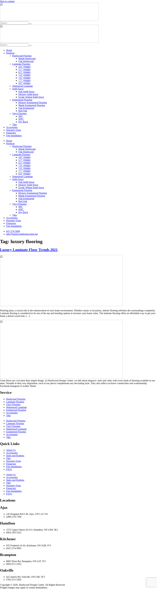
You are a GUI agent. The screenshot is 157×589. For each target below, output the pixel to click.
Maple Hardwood (27, 58)
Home (9, 50)
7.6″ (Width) (24, 77)
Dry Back (23, 121)
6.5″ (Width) (24, 72)
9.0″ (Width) (24, 83)
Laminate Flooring (21, 64)
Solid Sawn (17, 88)
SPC (20, 116)
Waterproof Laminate (22, 86)
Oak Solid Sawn (26, 91)
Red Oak (22, 110)
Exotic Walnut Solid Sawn (31, 97)
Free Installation (14, 135)
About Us (11, 450)
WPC (21, 119)
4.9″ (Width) (24, 66)
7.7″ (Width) (24, 80)
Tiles (14, 124)
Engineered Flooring (22, 99)
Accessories (12, 127)
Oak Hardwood (26, 61)
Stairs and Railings (15, 455)
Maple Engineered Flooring (31, 105)
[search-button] (30, 23)
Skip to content (7, 1)
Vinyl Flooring (19, 113)
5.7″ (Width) (24, 69)
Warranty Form (13, 130)
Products (10, 53)
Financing (11, 133)
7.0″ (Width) (24, 75)
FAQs (9, 469)
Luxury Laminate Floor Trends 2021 (29, 250)
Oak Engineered (26, 108)
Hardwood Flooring (22, 55)
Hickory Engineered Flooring (32, 102)
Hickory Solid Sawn (28, 94)
